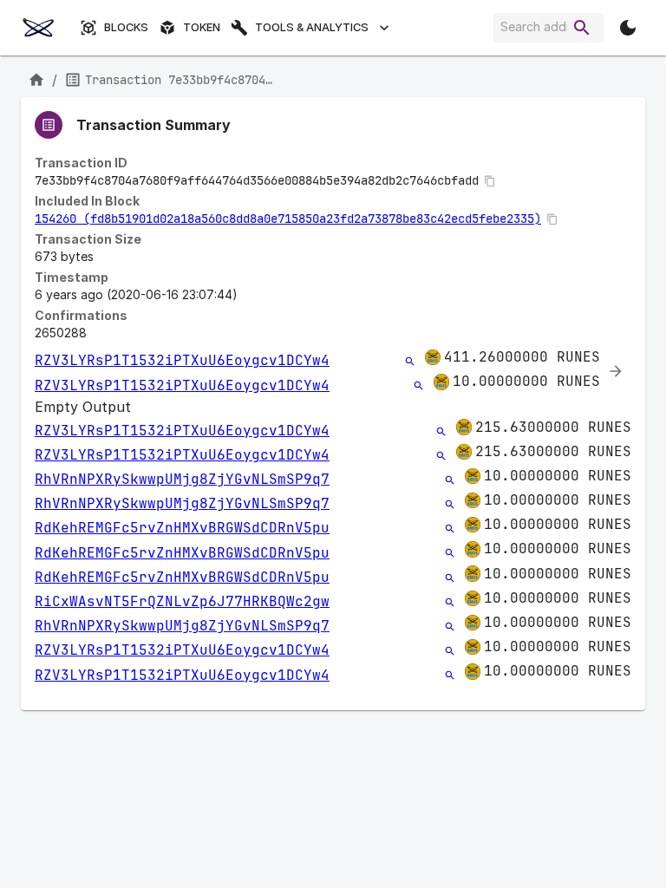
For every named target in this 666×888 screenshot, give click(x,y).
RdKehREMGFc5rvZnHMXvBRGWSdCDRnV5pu (182, 528)
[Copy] (490, 181)
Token (201, 27)
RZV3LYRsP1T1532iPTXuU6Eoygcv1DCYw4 (182, 360)
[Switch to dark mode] (627, 27)
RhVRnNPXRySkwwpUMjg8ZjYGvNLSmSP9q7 (182, 479)
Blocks (126, 27)
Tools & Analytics (312, 27)
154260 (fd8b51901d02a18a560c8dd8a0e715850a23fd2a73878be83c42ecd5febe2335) (288, 218)
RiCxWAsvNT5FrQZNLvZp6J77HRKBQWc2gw (182, 601)
